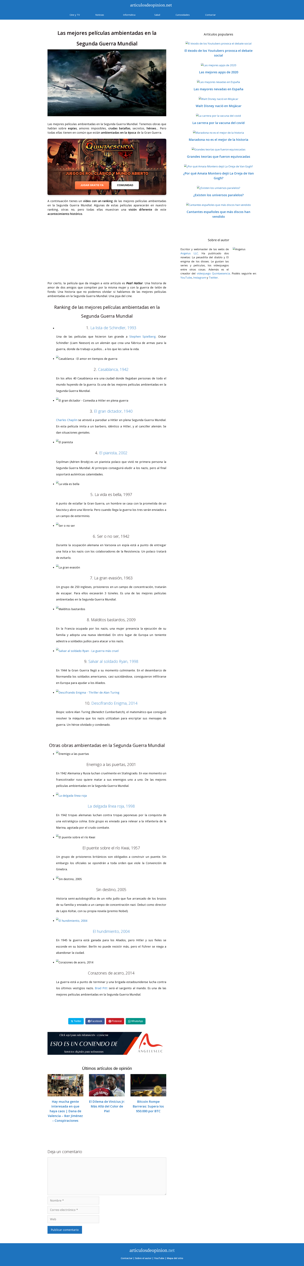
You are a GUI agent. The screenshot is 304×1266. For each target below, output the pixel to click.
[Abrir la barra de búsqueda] (233, 15)
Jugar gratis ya (92, 185)
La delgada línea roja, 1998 (111, 806)
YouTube (186, 277)
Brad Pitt (102, 988)
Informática (129, 14)
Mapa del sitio (175, 1258)
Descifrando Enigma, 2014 (114, 703)
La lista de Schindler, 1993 (113, 327)
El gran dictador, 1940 (113, 411)
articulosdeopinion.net (150, 4)
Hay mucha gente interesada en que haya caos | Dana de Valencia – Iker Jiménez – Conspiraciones (65, 1111)
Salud (157, 14)
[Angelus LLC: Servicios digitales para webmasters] (107, 1043)
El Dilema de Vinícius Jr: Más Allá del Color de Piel (107, 1106)
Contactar (210, 14)
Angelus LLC (189, 253)
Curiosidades (183, 14)
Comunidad (125, 185)
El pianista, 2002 (113, 452)
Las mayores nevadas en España (218, 89)
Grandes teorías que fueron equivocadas (218, 156)
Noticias (99, 14)
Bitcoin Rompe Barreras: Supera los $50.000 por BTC (148, 1106)
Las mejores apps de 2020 (218, 72)
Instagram (199, 277)
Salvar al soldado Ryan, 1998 (113, 661)
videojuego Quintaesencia (213, 273)
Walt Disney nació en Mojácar (218, 106)
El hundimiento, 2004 (111, 931)
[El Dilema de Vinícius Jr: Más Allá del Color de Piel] (107, 1094)
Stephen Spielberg (142, 336)
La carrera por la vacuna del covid (218, 123)
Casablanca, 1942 (113, 369)
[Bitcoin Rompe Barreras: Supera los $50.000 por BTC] (148, 1094)
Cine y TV (75, 14)
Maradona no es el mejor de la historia (218, 139)
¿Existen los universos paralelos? (218, 195)
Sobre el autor (143, 1258)
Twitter (213, 277)
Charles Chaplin (66, 420)
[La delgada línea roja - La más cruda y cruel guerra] (71, 795)
